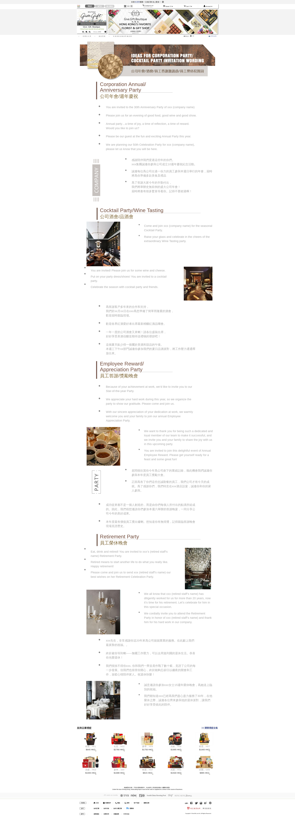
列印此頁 (213, 36)
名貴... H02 (119, 747)
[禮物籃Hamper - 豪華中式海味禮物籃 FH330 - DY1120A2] (119, 762)
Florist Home (85, 24)
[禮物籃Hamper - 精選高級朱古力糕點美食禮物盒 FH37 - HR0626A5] (147, 762)
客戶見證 (136, 803)
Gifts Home (100, 24)
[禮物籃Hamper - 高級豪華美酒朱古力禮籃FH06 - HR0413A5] (175, 738)
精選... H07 (204, 747)
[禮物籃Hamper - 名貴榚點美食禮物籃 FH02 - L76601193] (119, 738)
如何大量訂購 (118, 808)
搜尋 (127, 803)
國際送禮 (146, 803)
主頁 (97, 803)
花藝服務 (116, 814)
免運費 (137, 2)
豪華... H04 (147, 747)
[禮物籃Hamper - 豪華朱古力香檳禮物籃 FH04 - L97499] (147, 738)
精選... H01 (90, 747)
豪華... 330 (119, 770)
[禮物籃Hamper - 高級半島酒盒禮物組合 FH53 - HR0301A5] (90, 762)
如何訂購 (96, 808)
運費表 (131, 808)
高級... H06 (176, 747)
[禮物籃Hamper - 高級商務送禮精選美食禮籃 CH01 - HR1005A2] (175, 762)
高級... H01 (176, 770)
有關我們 (108, 803)
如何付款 (106, 808)
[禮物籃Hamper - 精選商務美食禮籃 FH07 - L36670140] (204, 738)
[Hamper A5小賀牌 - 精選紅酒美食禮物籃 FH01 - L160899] (90, 738)
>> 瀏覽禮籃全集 (210, 728)
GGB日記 (126, 814)
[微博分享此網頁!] (205, 803)
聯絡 (118, 803)
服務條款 (96, 814)
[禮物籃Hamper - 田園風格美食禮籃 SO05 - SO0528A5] (204, 762)
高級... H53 (90, 770)
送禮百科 (106, 814)
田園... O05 (204, 770)
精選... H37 (147, 770)
